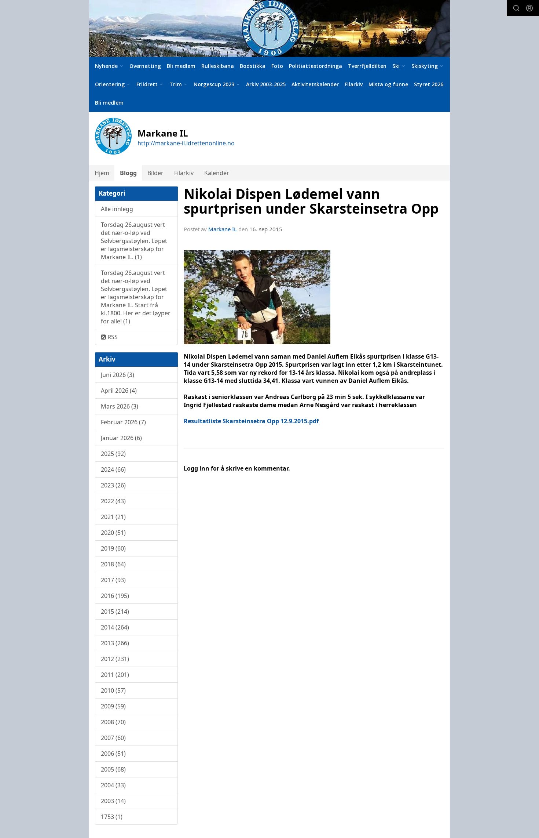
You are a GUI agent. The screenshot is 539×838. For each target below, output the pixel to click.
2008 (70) (113, 722)
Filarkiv (354, 84)
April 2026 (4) (119, 391)
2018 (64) (113, 564)
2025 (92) (113, 454)
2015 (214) (115, 611)
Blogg (128, 173)
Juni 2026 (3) (117, 375)
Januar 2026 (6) (121, 438)
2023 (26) (113, 485)
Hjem (102, 173)
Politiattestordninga (315, 65)
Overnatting (145, 65)
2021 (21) (113, 517)
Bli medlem (181, 65)
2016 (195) (115, 596)
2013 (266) (115, 643)
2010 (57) (113, 690)
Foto (277, 65)
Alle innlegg (117, 209)
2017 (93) (113, 580)
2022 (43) (113, 501)
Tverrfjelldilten (367, 65)
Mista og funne (388, 84)
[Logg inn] (529, 8)
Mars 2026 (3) (119, 406)
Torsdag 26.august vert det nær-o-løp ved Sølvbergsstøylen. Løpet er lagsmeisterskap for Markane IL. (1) (134, 241)
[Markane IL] (269, 28)
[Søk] (516, 8)
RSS (112, 337)
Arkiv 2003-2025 (266, 84)
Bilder (155, 173)
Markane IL (222, 229)
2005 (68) (113, 769)
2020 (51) (113, 533)
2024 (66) (113, 469)
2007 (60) (113, 738)
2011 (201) (115, 675)
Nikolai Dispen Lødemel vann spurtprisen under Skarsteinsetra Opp (311, 201)
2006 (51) (113, 754)
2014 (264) (115, 627)
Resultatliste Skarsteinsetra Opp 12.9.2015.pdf (251, 421)
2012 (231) (115, 659)
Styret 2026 (428, 84)
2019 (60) (113, 548)
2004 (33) (113, 785)
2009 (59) (113, 706)
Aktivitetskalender (315, 84)
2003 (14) (113, 801)
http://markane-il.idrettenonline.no (186, 143)
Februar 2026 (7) (123, 422)
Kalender (216, 173)
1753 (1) (111, 817)
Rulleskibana (217, 65)
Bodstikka (252, 65)
